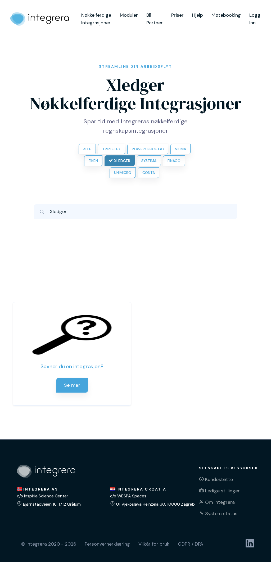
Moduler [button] (129, 15)
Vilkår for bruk (153, 544)
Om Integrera (220, 502)
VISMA (180, 149)
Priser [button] (177, 15)
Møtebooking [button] (226, 15)
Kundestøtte (219, 479)
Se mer (72, 385)
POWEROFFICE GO (148, 149)
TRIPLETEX (111, 149)
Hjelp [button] (197, 15)
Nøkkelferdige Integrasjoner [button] (96, 19)
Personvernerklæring (107, 544)
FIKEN (93, 160)
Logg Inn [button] (254, 19)
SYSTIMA (148, 160)
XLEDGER (122, 160)
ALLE (87, 149)
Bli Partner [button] (154, 19)
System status (221, 513)
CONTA (148, 172)
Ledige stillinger (222, 491)
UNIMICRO (122, 172)
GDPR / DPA (190, 544)
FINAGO (174, 160)
